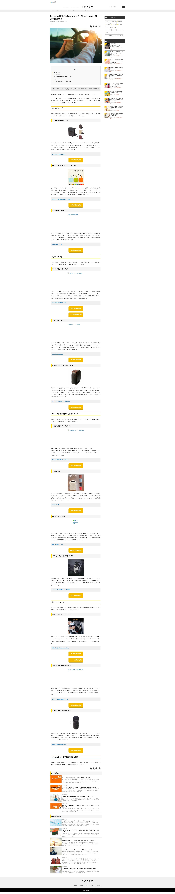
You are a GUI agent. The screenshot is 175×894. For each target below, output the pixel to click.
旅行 (107, 21)
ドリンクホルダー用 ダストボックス (61, 589)
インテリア (120, 24)
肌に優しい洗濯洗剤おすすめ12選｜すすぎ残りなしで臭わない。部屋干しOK (116, 53)
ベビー (119, 79)
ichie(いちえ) (52, 10)
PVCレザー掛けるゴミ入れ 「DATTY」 (62, 199)
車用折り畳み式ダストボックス (60, 744)
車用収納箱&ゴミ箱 (57, 244)
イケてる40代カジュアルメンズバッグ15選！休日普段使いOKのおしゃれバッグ (80, 859)
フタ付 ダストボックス (57, 354)
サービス (114, 24)
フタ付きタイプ (57, 74)
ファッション (121, 29)
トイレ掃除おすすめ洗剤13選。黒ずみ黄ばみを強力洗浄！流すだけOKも (79, 868)
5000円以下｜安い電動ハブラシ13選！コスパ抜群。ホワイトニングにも (78, 821)
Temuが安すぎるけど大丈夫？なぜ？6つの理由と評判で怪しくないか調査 (79, 787)
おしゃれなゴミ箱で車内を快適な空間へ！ (63, 81)
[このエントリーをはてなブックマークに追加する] (99, 26)
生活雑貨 (57, 10)
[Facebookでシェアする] (96, 26)
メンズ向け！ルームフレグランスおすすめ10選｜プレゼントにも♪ (77, 849)
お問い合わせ (99, 885)
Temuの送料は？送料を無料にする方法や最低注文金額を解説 (76, 777)
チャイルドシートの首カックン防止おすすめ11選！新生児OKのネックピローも (116, 75)
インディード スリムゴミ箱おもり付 (61, 401)
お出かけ (120, 21)
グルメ (114, 29)
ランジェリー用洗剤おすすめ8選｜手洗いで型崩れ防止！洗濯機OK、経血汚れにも (116, 61)
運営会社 (75, 885)
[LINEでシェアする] (90, 26)
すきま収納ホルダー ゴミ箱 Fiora (60, 459)
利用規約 (81, 885)
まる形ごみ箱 (55, 504)
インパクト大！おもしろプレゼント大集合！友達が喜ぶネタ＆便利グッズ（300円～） (80, 831)
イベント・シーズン (119, 35)
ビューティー (113, 21)
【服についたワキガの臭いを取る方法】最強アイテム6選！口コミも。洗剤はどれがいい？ (116, 114)
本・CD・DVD (109, 35)
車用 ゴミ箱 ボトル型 (57, 544)
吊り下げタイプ (57, 72)
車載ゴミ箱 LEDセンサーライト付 (60, 648)
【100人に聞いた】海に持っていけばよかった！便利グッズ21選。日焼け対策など (116, 99)
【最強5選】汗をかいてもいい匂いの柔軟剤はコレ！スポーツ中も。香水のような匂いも (116, 45)
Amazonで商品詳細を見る (76, 314)
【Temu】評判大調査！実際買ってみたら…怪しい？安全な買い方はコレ (79, 796)
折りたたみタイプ (58, 79)
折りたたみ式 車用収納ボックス (60, 699)
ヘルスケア (109, 29)
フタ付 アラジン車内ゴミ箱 (59, 302)
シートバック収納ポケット (58, 154)
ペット (117, 32)
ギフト (116, 27)
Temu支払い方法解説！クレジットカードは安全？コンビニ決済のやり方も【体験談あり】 (80, 806)
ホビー (112, 32)
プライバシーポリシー (90, 885)
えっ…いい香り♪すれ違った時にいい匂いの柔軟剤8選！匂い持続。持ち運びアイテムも (116, 85)
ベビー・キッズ (110, 27)
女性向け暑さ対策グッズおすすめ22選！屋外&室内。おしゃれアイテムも (79, 840)
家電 (107, 32)
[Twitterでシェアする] (93, 26)
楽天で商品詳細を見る (76, 159)
